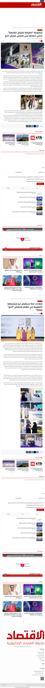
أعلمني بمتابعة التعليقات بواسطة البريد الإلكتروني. (34, 179)
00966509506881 (38, 673)
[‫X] (35, 126)
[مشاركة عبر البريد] (30, 126)
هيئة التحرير (42, 660)
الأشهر (37, 188)
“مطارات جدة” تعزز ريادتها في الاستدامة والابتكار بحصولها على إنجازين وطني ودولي (23, 143)
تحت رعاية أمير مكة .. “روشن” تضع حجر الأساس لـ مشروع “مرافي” (24, 212)
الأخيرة (23, 188)
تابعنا (43, 663)
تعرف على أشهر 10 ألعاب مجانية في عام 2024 (27, 197)
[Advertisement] (24, 16)
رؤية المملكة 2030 (41, 654)
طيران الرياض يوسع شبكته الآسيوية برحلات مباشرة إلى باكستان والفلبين (10, 143)
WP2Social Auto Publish (18, 687)
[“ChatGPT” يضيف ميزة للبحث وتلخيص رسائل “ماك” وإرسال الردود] (32, 263)
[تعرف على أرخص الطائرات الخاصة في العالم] (39, 208)
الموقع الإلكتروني (19, 172)
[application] (22, 239)
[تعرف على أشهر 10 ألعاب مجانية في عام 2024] (39, 199)
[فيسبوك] (37, 126)
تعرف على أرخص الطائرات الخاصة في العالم (28, 207)
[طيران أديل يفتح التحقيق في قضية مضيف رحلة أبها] (39, 203)
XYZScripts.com (27, 687)
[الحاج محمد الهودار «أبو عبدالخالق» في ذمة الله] (12, 263)
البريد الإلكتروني (41, 172)
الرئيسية (40, 27)
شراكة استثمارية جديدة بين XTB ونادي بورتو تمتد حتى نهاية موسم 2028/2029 (36, 143)
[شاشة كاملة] (3, 249)
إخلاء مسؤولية (42, 659)
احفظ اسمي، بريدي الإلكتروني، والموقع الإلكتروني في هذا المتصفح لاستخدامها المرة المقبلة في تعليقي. (25, 177)
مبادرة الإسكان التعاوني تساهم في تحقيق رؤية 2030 (26, 192)
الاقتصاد (39, 41)
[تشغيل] (41, 249)
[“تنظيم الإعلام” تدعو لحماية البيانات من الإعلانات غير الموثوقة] (32, 280)
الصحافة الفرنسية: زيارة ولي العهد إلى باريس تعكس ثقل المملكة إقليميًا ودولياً (28, 1)
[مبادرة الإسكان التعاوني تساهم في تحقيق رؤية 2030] (39, 194)
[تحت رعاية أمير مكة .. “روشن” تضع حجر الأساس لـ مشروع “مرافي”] (39, 213)
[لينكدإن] (32, 126)
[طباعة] (27, 126)
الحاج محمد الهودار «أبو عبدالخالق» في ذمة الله (13, 271)
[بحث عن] (43, 5)
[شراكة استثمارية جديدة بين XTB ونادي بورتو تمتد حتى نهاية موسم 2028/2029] (36, 137)
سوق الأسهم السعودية (40, 655)
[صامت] (5, 249)
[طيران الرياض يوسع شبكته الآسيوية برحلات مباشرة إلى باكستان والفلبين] (9, 137)
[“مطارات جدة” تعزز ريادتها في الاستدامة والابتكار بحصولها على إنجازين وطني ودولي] (22, 137)
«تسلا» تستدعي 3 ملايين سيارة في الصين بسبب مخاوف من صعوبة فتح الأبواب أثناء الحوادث (13, 288)
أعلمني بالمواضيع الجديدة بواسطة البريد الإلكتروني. (34, 181)
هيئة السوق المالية (41, 657)
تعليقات (8, 188)
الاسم (43, 167)
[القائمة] (1, 5)
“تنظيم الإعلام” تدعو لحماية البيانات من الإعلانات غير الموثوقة (33, 288)
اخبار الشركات (37, 27)
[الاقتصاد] (36, 5)
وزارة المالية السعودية (40, 652)
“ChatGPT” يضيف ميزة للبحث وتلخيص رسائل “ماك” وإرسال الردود (33, 271)
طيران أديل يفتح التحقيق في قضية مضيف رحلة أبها (27, 202)
